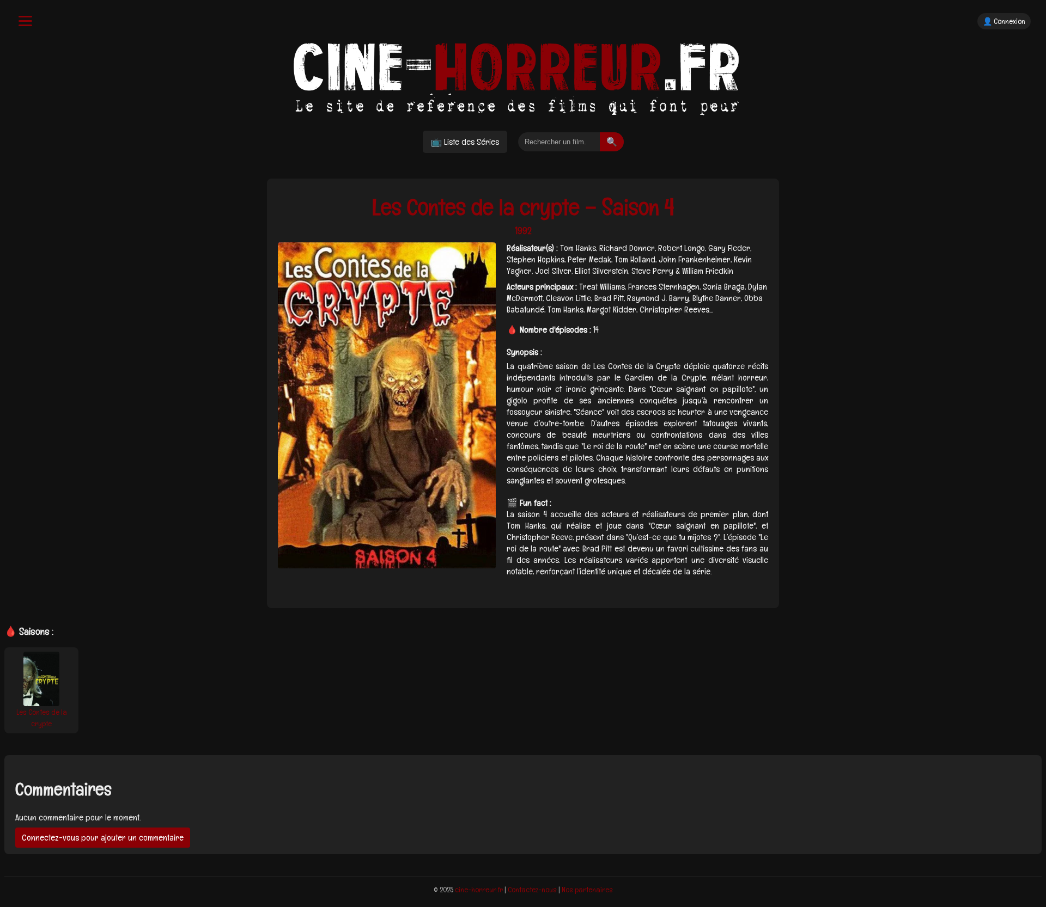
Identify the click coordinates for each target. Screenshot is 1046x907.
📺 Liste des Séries (465, 142)
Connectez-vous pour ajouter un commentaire (103, 837)
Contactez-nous (532, 889)
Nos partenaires (587, 889)
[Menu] (25, 21)
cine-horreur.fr (479, 889)
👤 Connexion (1004, 21)
